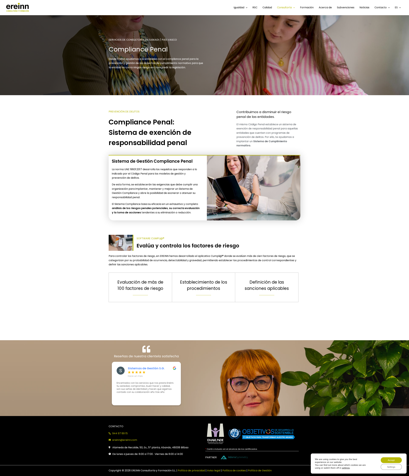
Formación (307, 7)
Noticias (364, 7)
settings (346, 468)
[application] (245, 7)
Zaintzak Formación (143, 368)
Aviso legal (213, 470)
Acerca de (325, 7)
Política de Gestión (260, 470)
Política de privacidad (191, 470)
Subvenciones (345, 7)
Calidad (267, 7)
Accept (391, 460)
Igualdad (239, 7)
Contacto (380, 7)
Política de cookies (234, 470)
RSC (254, 7)
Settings (391, 467)
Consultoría (284, 7)
